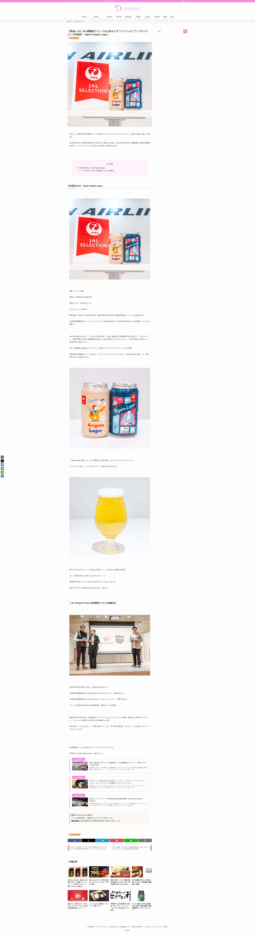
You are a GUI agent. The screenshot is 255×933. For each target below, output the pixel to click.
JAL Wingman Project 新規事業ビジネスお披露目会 (99, 170)
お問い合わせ (114, 927)
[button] (74, 840)
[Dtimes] (127, 9)
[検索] (186, 1)
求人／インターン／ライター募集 (157, 927)
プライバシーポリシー (101, 927)
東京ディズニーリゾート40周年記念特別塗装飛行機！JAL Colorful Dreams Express (116, 800)
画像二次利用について (138, 927)
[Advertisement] (172, 49)
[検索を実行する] (185, 31)
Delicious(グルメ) (74, 38)
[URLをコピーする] (145, 840)
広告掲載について (125, 927)
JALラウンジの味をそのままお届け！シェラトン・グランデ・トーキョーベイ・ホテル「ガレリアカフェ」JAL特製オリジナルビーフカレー (118, 782)
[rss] (183, 1)
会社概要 (90, 927)
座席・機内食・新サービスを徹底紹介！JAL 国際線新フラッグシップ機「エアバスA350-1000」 (118, 764)
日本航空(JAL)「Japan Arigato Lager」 (93, 168)
